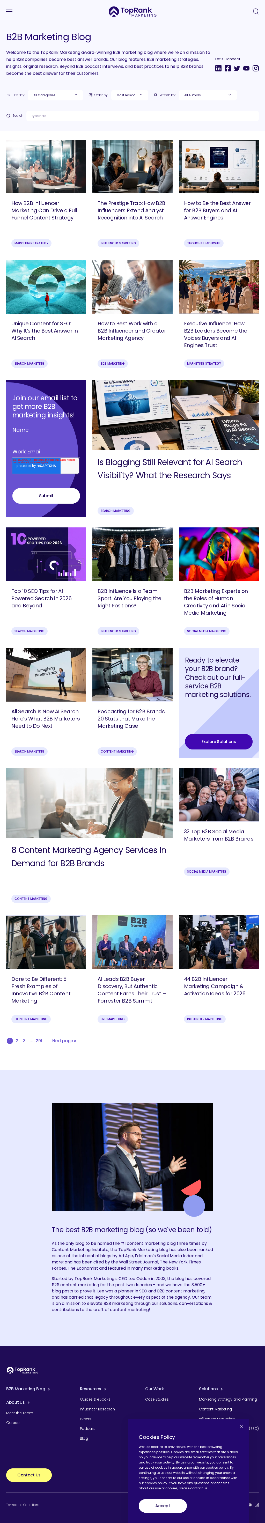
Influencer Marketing (118, 243)
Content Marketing (117, 751)
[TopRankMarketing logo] (133, 11)
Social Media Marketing (206, 631)
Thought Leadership (203, 243)
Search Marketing (29, 363)
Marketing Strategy (31, 243)
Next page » (64, 1041)
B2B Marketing (113, 363)
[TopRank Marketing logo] (22, 1370)
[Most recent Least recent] (129, 95)
